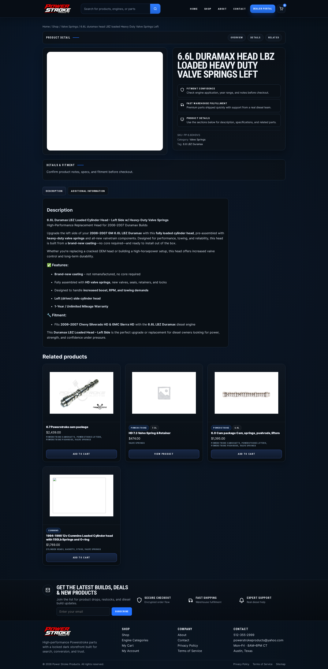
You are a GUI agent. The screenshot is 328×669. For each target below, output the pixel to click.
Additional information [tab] (88, 191)
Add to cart (81, 454)
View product (163, 454)
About (222, 8)
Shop (207, 8)
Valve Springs (69, 26)
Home (194, 8)
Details (255, 37)
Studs (79, 549)
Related (273, 37)
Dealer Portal (262, 8)
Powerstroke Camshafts (60, 437)
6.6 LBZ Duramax (193, 144)
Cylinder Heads (55, 549)
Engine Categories (135, 640)
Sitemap (280, 664)
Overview (237, 37)
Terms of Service (190, 651)
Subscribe (122, 611)
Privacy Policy (188, 645)
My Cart (128, 645)
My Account (130, 651)
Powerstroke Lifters (89, 437)
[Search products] (155, 9)
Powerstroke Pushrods (59, 440)
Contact (239, 8)
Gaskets (70, 549)
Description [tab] (54, 191)
